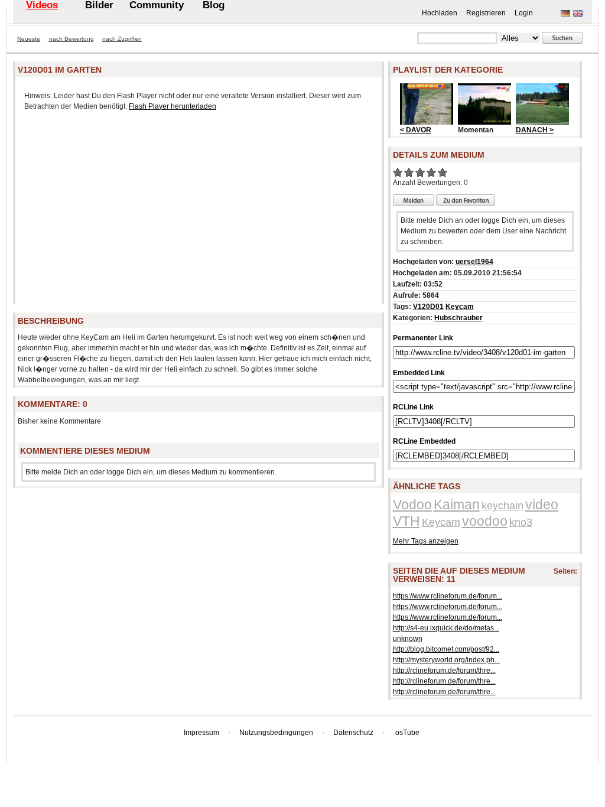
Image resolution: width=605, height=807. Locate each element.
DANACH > (535, 130)
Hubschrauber (458, 318)
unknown (407, 638)
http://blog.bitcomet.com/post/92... (446, 649)
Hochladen (439, 13)
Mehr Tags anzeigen (425, 541)
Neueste (28, 38)
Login (524, 13)
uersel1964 (474, 262)
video (541, 504)
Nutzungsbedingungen (276, 732)
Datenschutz (353, 732)
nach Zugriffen (122, 38)
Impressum (201, 732)
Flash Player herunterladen (172, 106)
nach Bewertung (71, 38)
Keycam (459, 306)
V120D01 (428, 306)
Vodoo (412, 504)
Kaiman (457, 504)
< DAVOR (415, 130)
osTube (407, 732)
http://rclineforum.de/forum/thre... (444, 670)
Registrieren (486, 13)
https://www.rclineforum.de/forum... (447, 596)
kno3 (520, 522)
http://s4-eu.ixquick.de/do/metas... (446, 628)
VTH (406, 521)
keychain (502, 506)
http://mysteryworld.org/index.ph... (446, 660)
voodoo (485, 521)
